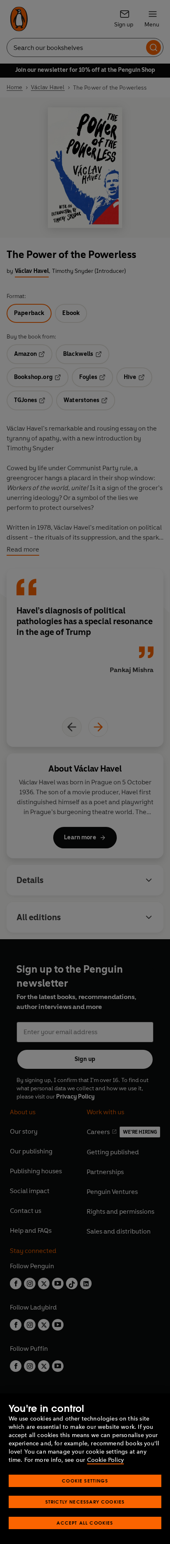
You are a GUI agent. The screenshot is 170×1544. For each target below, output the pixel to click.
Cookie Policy (105, 1459)
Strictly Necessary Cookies (85, 1502)
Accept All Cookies (85, 1523)
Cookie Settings (85, 1481)
